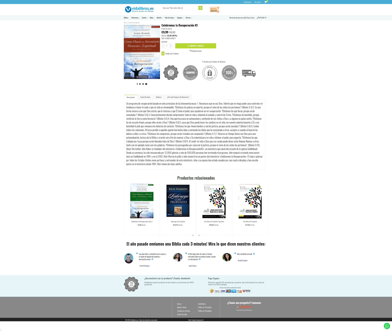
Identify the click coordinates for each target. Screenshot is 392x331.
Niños (152, 17)
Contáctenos (247, 2)
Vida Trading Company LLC (196, 320)
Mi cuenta (258, 2)
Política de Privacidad (204, 307)
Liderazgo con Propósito (178, 221)
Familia (144, 17)
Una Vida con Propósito (250, 221)
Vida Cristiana (169, 17)
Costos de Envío (182, 314)
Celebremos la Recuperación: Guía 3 (141, 221)
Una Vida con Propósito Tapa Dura (214, 221)
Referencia (135, 17)
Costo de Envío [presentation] (145, 97)
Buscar (179, 303)
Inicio (125, 23)
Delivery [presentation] (158, 97)
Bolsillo (159, 17)
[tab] (131, 97)
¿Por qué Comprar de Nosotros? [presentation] (178, 97)
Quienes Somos (182, 307)
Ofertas (188, 17)
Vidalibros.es (134, 320)
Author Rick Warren (133, 23)
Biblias (126, 17)
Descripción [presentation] (131, 97)
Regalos (180, 17)
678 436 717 (263, 17)
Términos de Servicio (183, 311)
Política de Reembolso (205, 311)
